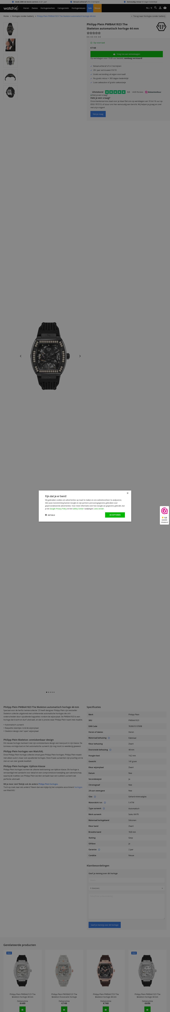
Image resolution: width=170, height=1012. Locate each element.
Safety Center (78, 508)
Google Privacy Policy (58, 508)
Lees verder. (99, 508)
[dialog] (85, 505)
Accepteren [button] (115, 515)
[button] (50, 515)
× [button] (127, 493)
